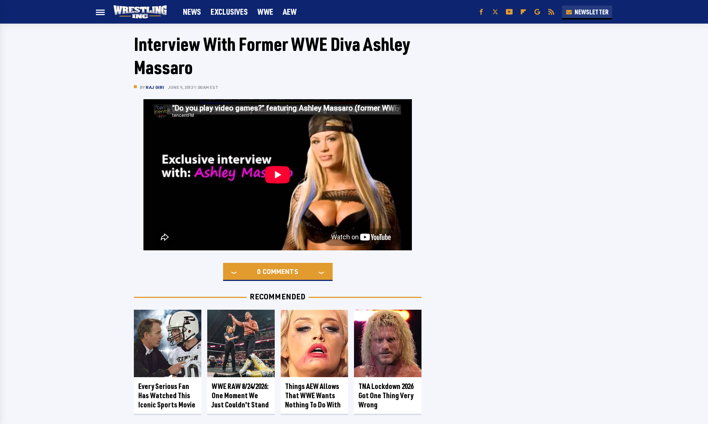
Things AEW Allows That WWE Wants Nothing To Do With (313, 395)
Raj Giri (155, 87)
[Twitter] (495, 12)
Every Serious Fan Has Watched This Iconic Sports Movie (166, 395)
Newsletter (591, 12)
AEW (289, 12)
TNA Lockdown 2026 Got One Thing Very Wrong (385, 395)
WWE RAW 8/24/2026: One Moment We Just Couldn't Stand (240, 395)
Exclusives (229, 12)
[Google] (537, 12)
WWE (265, 12)
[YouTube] (509, 12)
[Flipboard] (523, 12)
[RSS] (551, 12)
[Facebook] (481, 12)
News (192, 12)
